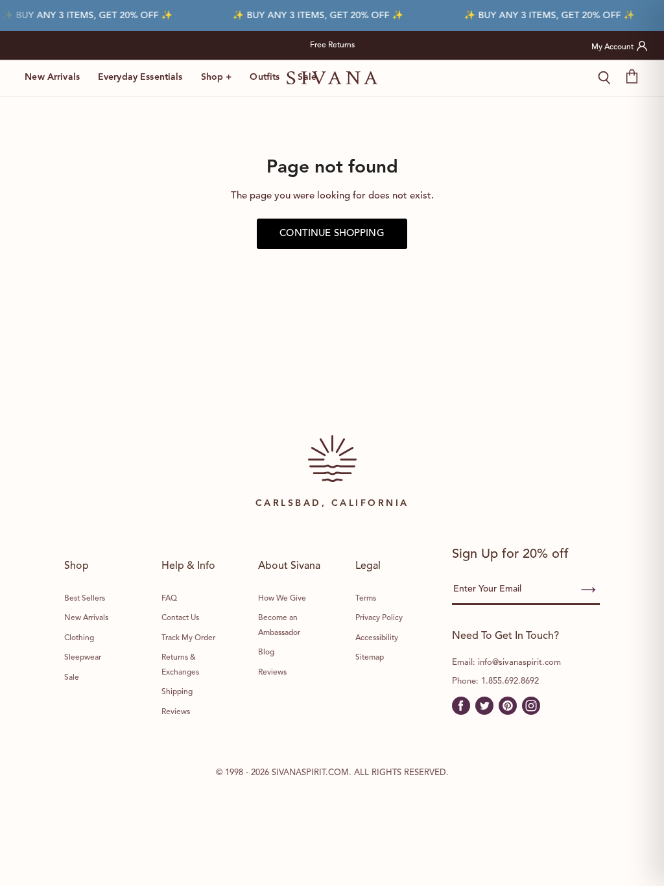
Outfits (264, 77)
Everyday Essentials (140, 77)
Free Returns (332, 45)
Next (479, 45)
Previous (184, 45)
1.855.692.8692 (510, 681)
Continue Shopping (332, 234)
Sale (307, 77)
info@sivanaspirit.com (519, 662)
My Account (612, 47)
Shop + (216, 77)
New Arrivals (52, 77)
